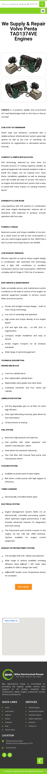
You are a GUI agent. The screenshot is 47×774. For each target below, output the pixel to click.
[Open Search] (42, 4)
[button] (43, 11)
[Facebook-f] (4, 755)
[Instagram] (10, 755)
